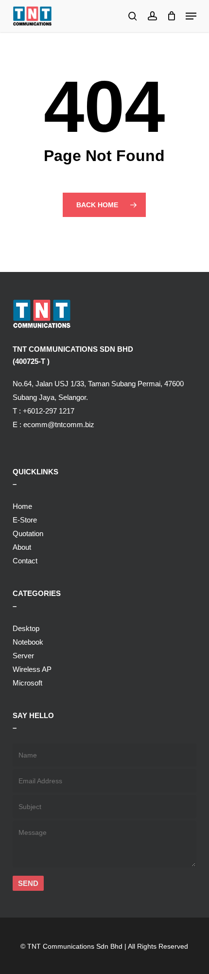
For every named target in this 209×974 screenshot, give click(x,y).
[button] (191, 16)
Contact (25, 561)
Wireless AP (32, 669)
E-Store (25, 520)
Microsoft (27, 683)
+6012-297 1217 (48, 411)
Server (23, 655)
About (22, 547)
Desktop (26, 628)
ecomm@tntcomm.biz (58, 424)
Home (22, 506)
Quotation (28, 533)
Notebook (28, 642)
